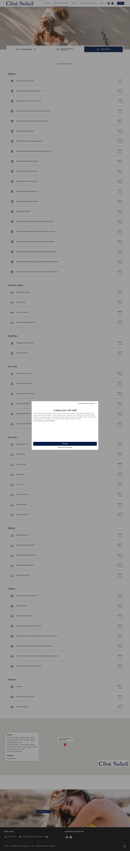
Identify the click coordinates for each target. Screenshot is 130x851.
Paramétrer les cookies (65, 447)
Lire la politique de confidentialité (44, 421)
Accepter (65, 444)
